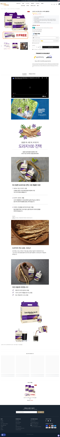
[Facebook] (46, 421)
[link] (8, 374)
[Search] (51, 4)
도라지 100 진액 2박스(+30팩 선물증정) (30, 398)
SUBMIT (40, 412)
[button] (1, 46)
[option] (30, 1)
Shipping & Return (32, 73)
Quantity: (33, 45)
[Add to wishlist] (40, 47)
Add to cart (50, 47)
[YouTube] (50, 421)
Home (2, 8)
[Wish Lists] (56, 4)
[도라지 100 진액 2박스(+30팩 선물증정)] (30, 390)
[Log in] (54, 4)
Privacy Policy (35, 409)
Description (24, 73)
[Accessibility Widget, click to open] (59, 436)
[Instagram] (48, 421)
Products (5, 8)
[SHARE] (38, 47)
